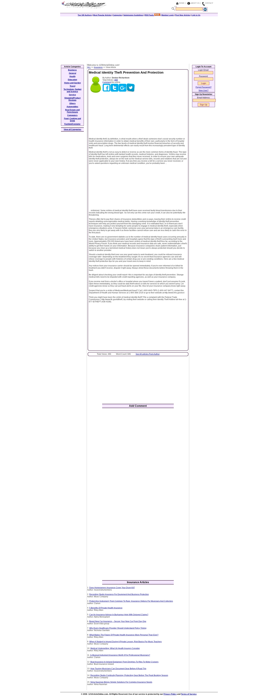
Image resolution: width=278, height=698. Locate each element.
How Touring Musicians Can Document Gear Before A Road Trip (118, 668)
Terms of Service (189, 694)
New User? (203, 90)
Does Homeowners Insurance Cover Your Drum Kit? (112, 588)
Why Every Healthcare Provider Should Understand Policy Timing (117, 628)
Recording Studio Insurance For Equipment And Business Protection (119, 594)
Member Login (168, 15)
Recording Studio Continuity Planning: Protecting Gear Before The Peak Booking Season (129, 675)
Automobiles (72, 107)
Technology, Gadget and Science (72, 90)
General (72, 73)
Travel (72, 86)
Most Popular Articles (102, 15)
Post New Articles (182, 15)
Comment (106, 82)
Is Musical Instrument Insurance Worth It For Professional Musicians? (120, 655)
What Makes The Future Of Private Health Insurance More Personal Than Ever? (123, 635)
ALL (89, 67)
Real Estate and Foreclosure (72, 111)
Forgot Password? (204, 87)
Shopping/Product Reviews (72, 99)
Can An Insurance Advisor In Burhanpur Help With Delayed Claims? (118, 615)
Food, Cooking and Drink (72, 119)
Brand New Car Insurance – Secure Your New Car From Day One (117, 621)
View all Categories (72, 129)
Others (72, 103)
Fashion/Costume (72, 124)
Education (72, 80)
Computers (72, 115)
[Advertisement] (139, 39)
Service (72, 95)
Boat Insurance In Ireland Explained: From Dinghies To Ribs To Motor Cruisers (124, 662)
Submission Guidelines (133, 15)
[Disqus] (138, 452)
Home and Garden (72, 83)
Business (72, 70)
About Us (194, 3)
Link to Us (196, 15)
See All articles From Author (148, 354)
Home (181, 3)
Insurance (98, 67)
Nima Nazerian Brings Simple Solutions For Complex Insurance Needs (121, 682)
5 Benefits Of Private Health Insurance (105, 608)
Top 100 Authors (85, 15)
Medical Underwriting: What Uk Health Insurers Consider (115, 648)
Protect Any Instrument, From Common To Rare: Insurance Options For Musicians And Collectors (131, 601)
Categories (117, 15)
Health (72, 76)
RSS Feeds (149, 15)
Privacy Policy (170, 694)
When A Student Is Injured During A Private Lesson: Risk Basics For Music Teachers (125, 641)
